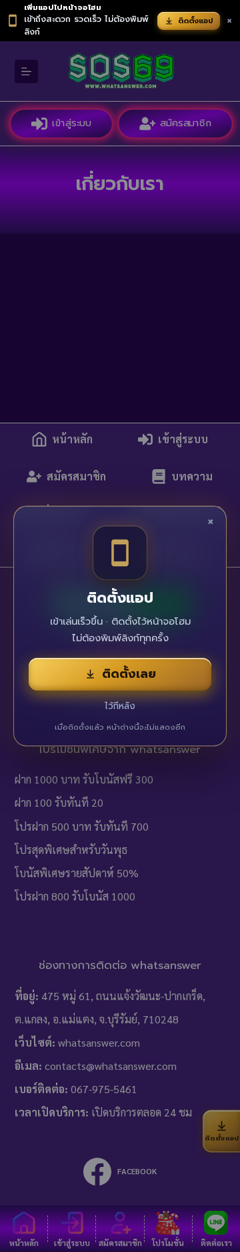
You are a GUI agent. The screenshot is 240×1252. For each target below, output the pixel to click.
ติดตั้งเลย (129, 673)
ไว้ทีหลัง (120, 706)
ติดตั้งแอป (195, 21)
